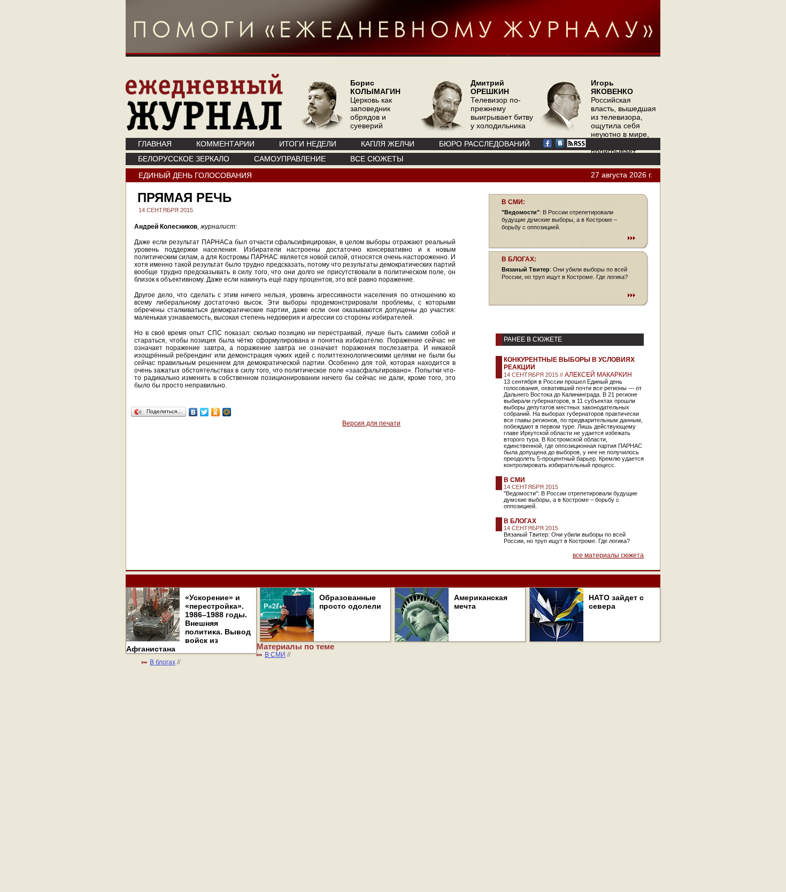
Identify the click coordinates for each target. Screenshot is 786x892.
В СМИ (514, 480)
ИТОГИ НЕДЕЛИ (307, 143)
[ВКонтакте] (193, 412)
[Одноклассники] (215, 412)
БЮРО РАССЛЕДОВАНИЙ (484, 143)
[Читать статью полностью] (568, 238)
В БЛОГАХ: (519, 259)
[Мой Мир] (227, 412)
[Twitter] (204, 412)
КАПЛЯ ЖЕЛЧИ (387, 143)
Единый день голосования (195, 175)
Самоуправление (290, 158)
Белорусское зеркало (183, 158)
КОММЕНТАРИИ (225, 143)
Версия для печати (371, 423)
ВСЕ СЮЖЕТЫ (376, 158)
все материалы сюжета (608, 555)
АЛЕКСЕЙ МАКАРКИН (598, 374)
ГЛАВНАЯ (155, 143)
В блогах (520, 521)
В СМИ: (513, 202)
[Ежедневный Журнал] (204, 128)
